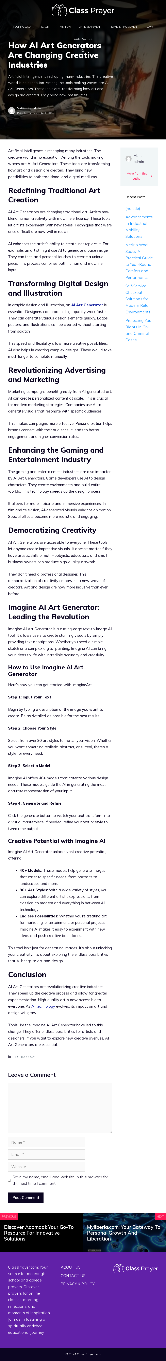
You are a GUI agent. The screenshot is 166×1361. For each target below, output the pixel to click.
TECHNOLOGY (22, 26)
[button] (83, 51)
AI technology (43, 1006)
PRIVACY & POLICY (78, 1283)
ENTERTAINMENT (90, 26)
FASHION (65, 26)
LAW (150, 26)
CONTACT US (83, 39)
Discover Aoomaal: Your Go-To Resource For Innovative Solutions (39, 1233)
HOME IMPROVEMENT (124, 26)
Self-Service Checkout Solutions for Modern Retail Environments (138, 299)
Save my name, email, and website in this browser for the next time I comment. (60, 1180)
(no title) (133, 208)
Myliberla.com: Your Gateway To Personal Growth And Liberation (123, 1233)
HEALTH (45, 26)
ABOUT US (71, 1267)
